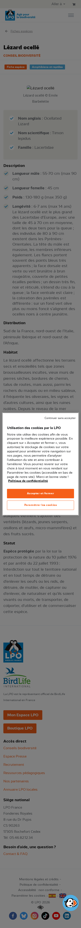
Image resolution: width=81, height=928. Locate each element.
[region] (40, 464)
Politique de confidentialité (28, 481)
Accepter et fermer (40, 493)
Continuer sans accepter (60, 418)
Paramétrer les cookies (40, 505)
